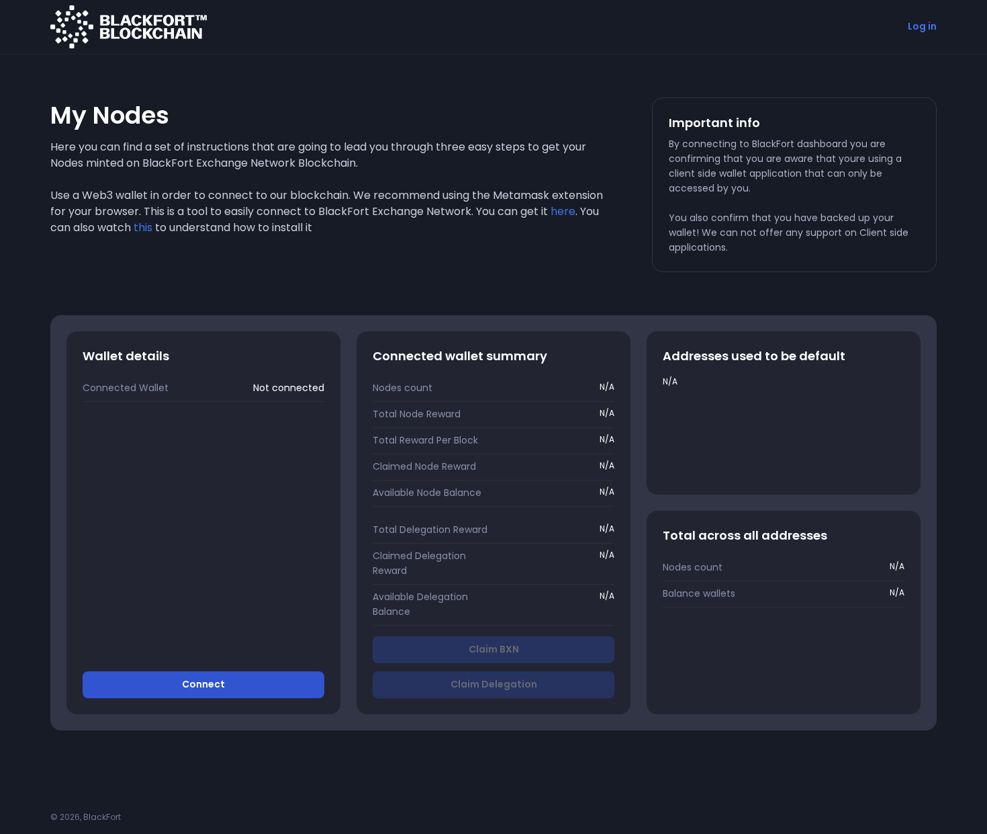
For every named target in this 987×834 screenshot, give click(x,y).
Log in (922, 26)
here (563, 211)
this (143, 227)
